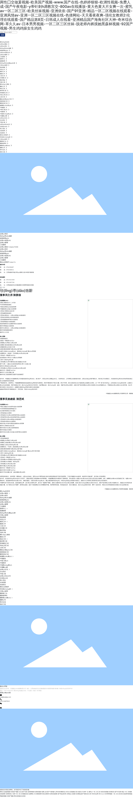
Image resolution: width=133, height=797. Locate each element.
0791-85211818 (10, 279)
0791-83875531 (9, 690)
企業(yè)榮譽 (4, 242)
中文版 (126, 37)
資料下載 (113, 37)
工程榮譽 (3, 244)
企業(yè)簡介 (4, 234)
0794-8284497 (10, 267)
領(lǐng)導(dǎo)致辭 (6, 236)
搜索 (2, 35)
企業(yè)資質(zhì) (5, 240)
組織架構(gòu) (4, 238)
